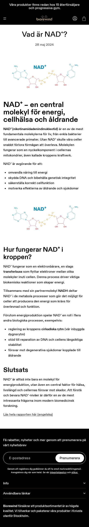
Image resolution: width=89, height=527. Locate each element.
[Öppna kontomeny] (74, 18)
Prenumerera (70, 458)
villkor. (74, 472)
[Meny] (5, 18)
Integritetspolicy (58, 472)
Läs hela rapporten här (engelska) (28, 414)
